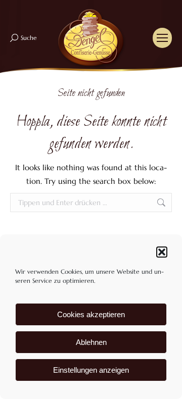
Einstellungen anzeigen (91, 370)
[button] (162, 252)
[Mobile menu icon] (162, 38)
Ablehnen (91, 342)
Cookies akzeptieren (91, 314)
